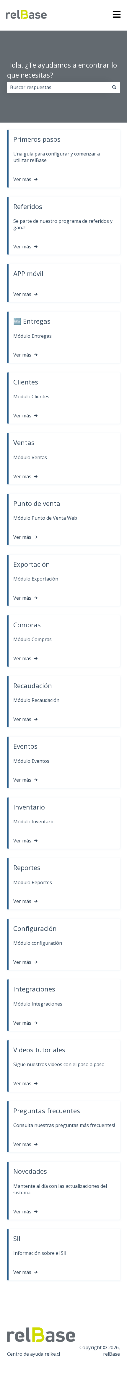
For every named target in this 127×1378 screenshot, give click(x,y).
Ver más (22, 179)
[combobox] (58, 87)
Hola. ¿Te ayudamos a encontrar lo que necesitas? (62, 70)
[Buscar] (114, 87)
